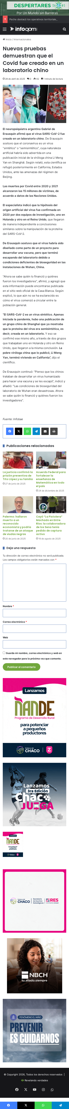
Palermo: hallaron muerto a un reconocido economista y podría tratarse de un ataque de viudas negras (18, 525)
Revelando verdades (36, 1080)
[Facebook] (9, 431)
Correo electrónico (15, 621)
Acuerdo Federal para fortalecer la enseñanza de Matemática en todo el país (51, 479)
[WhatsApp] (27, 431)
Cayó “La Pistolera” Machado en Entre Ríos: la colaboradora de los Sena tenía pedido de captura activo (51, 525)
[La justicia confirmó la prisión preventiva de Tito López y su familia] (18, 460)
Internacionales (22, 39)
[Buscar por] (64, 30)
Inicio (8, 39)
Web (5, 637)
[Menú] (4, 30)
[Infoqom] (24, 29)
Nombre (8, 606)
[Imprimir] (54, 431)
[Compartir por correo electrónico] (45, 431)
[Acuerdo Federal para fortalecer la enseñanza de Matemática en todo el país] (51, 460)
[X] (18, 431)
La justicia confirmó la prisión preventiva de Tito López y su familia (18, 475)
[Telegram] (36, 431)
